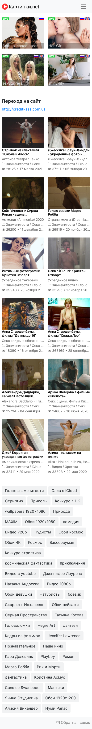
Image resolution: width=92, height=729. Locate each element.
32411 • (22, 472)
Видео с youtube (20, 573)
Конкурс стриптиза (23, 552)
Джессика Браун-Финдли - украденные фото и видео (68, 154)
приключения (72, 563)
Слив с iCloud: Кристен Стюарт (66, 273)
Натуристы (50, 594)
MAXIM (11, 521)
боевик (74, 594)
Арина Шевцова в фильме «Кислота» (69, 394)
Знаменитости (17, 164)
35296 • (71, 290)
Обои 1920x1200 (60, 698)
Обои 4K (13, 542)
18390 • (26, 350)
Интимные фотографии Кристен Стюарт (21, 273)
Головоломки (17, 625)
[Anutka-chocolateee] (23, 32)
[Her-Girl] (69, 32)
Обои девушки (18, 594)
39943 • (25, 290)
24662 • (69, 411)
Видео (57, 467)
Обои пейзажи (65, 604)
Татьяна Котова (69, 615)
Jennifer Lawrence (64, 635)
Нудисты (42, 532)
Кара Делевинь (19, 656)
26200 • (26, 229)
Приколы (38, 501)
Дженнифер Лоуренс (62, 573)
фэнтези (70, 625)
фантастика (16, 677)
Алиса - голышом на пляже (64, 455)
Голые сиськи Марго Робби (64, 213)
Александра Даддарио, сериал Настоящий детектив (21, 396)
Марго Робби (17, 666)
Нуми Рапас (56, 708)
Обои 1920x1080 (40, 521)
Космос (35, 542)
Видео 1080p (59, 584)
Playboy (48, 656)
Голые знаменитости (24, 490)
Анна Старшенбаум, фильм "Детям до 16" (19, 333)
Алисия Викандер (21, 708)
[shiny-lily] (69, 69)
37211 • (70, 169)
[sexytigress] (23, 69)
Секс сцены (41, 164)
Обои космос (71, 532)
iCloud (83, 164)
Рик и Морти (49, 666)
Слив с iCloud (64, 490)
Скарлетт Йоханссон (24, 604)
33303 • (69, 472)
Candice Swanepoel (22, 687)
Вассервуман (62, 542)
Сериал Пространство (26, 615)
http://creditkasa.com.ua (24, 109)
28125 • (23, 169)
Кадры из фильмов (22, 635)
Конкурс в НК (67, 501)
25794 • (27, 411)
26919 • (71, 229)
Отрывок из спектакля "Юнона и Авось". (20, 152)
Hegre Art (46, 625)
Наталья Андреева (22, 584)
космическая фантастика (28, 563)
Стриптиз (14, 501)
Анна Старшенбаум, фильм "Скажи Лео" (64, 333)
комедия (71, 521)
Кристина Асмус (49, 677)
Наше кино (53, 646)
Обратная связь (75, 722)
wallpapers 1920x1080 (25, 511)
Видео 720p (16, 532)
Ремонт (69, 656)
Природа (61, 511)
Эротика (71, 467)
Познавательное (20, 646)
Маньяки (56, 687)
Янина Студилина (21, 698)
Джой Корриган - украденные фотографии (22, 455)
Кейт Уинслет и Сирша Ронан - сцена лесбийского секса (20, 215)
